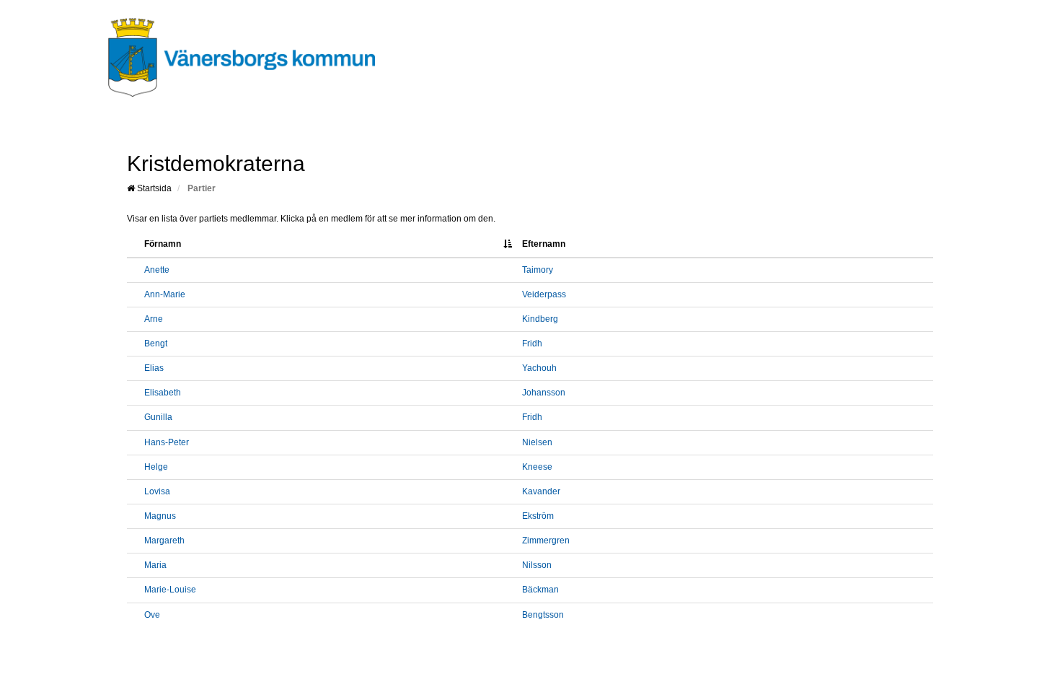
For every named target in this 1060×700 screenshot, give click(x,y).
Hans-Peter (166, 442)
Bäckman (540, 590)
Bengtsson (543, 615)
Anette (156, 270)
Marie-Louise (170, 590)
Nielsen (537, 442)
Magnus (160, 516)
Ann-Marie (164, 294)
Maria (155, 565)
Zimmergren (546, 540)
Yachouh (539, 368)
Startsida (153, 188)
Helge (156, 467)
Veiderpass (544, 294)
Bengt (155, 343)
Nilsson (537, 565)
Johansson (543, 393)
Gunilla (158, 417)
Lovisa (157, 491)
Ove (152, 615)
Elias (154, 368)
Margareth (164, 540)
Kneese (537, 467)
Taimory (537, 270)
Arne (153, 319)
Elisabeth (162, 393)
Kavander (541, 491)
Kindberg (540, 319)
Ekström (538, 516)
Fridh (532, 343)
